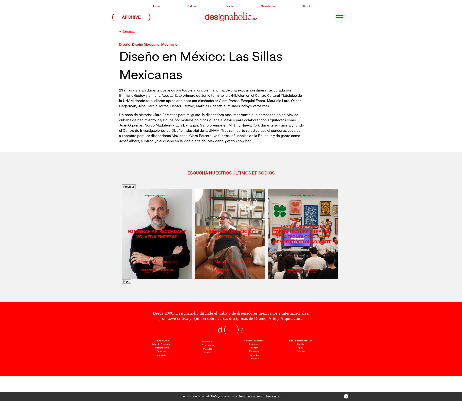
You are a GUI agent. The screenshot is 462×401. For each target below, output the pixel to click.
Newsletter (268, 6)
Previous (128, 186)
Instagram (254, 344)
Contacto (161, 355)
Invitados (207, 348)
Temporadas (208, 345)
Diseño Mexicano (145, 44)
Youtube (301, 351)
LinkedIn (254, 355)
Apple (301, 347)
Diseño (124, 44)
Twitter (254, 347)
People (229, 6)
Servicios (161, 351)
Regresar (129, 31)
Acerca (207, 352)
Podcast (192, 6)
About (306, 6)
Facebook (254, 351)
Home (156, 6)
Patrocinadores (161, 347)
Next (126, 281)
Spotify (300, 344)
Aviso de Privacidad (161, 344)
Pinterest (254, 358)
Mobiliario (169, 44)
